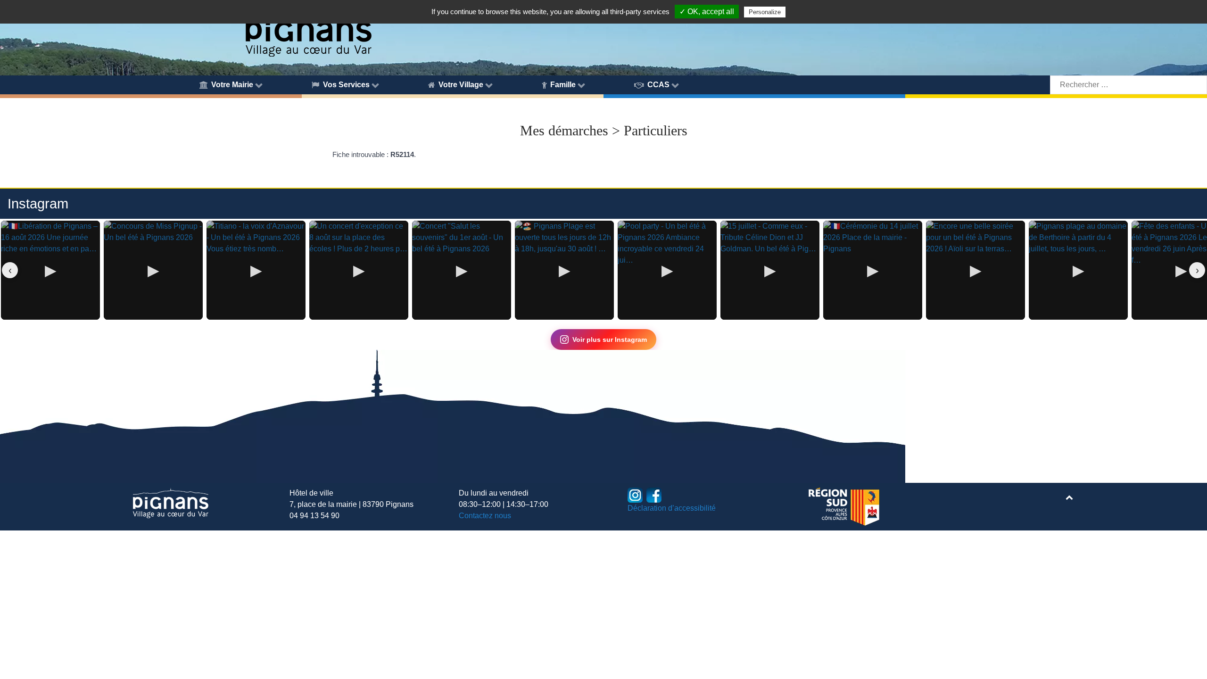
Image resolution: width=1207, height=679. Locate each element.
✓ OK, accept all (706, 12)
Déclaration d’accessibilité (672, 508)
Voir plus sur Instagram (609, 339)
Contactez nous (485, 516)
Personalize (765, 12)
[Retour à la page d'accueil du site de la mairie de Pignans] (308, 29)
